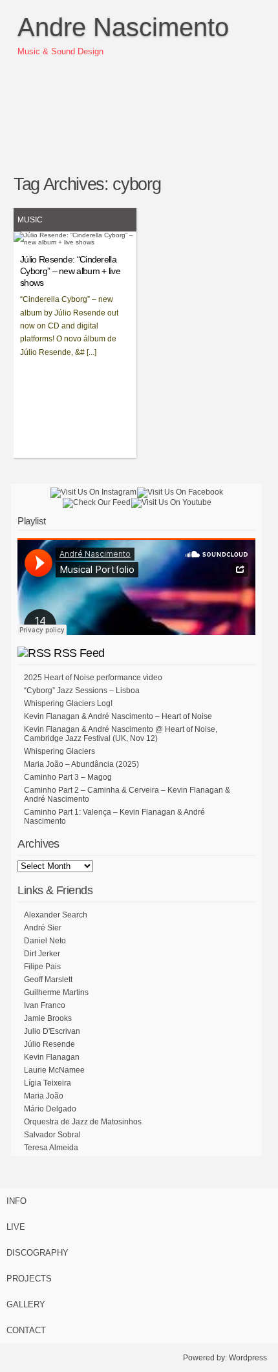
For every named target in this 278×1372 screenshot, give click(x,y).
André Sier (42, 927)
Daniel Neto (45, 940)
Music (30, 219)
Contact (26, 1330)
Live (15, 1227)
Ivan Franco (44, 1005)
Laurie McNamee (54, 1070)
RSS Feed (79, 653)
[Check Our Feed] (96, 502)
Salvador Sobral (52, 1134)
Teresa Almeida (51, 1147)
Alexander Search (55, 914)
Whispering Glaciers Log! (68, 703)
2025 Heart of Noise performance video (93, 677)
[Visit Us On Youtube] (171, 502)
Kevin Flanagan (52, 1057)
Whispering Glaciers (59, 751)
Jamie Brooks (48, 1018)
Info (16, 1201)
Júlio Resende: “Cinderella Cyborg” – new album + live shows (70, 271)
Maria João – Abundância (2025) (81, 764)
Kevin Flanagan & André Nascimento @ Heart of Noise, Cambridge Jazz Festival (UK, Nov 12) (120, 734)
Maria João (43, 1095)
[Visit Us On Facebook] (179, 492)
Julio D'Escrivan (52, 1031)
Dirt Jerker (42, 953)
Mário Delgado (50, 1108)
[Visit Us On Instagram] (93, 492)
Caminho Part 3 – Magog (68, 777)
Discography (37, 1253)
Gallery (25, 1304)
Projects (29, 1278)
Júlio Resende (49, 1044)
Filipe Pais (42, 966)
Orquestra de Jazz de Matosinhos (83, 1121)
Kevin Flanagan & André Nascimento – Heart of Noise (118, 716)
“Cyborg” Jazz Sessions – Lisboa (82, 690)
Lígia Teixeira (47, 1083)
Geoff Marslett (48, 979)
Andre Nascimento (123, 27)
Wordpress (248, 1357)
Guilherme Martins (56, 992)
